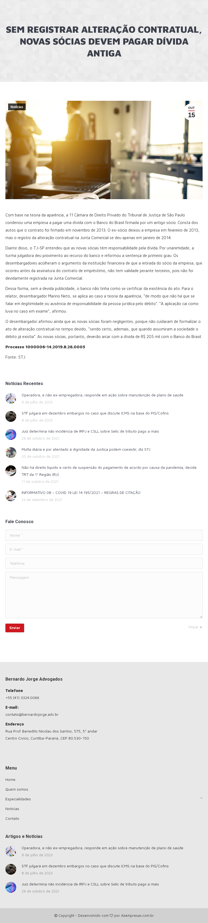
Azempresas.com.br (137, 915)
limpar (193, 627)
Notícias (17, 107)
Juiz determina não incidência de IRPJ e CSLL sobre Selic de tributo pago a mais (90, 431)
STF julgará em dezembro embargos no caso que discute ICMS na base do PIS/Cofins (95, 413)
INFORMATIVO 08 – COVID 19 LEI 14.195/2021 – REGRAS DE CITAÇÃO (81, 492)
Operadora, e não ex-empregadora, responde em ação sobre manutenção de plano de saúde (102, 395)
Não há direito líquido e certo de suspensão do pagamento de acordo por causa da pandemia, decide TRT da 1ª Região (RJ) (109, 471)
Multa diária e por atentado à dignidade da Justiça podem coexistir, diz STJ (86, 449)
